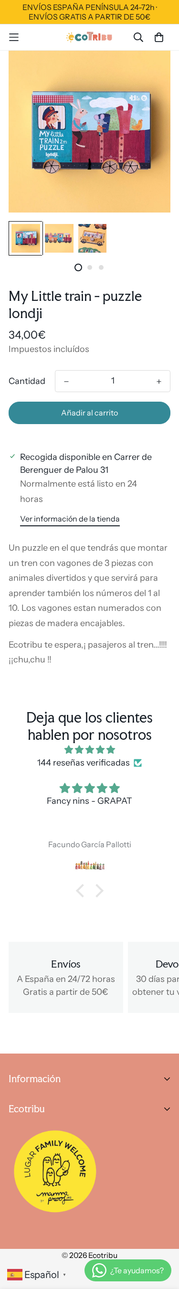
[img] (89, 749)
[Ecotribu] (89, 37)
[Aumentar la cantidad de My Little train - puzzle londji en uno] (159, 382)
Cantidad (27, 381)
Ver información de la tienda (70, 518)
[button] (82, 890)
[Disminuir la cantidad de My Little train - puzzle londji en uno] (66, 382)
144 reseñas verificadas (83, 762)
